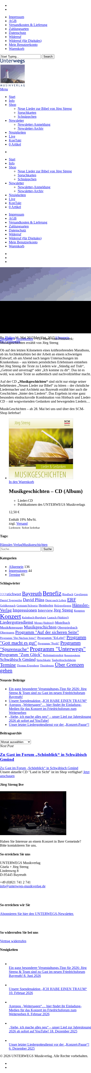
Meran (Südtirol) (44, 622)
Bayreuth (32, 593)
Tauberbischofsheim (64, 660)
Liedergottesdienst (16, 622)
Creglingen (81, 594)
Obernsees (7, 632)
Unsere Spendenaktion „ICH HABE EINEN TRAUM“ (48, 701)
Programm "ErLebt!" (51, 638)
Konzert (10, 616)
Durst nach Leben (55, 600)
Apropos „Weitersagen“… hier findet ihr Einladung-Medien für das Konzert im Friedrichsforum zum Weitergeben (45, 709)
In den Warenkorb (21, 482)
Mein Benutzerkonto (23, 242)
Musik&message (11, 627)
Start (12, 159)
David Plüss (33, 599)
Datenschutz (17, 230)
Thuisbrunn (47, 665)
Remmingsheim (72, 655)
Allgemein (16, 567)
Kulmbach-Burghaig (34, 617)
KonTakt (15, 203)
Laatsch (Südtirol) (58, 617)
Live (12, 199)
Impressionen (18, 571)
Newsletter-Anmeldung (34, 187)
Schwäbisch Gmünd (18, 659)
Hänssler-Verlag (11, 545)
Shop (12, 167)
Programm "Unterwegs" (58, 649)
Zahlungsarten (19, 226)
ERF (71, 599)
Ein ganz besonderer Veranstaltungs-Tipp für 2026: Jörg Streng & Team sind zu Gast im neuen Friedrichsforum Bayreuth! (48, 693)
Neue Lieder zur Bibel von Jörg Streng (45, 171)
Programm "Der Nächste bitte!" (18, 638)
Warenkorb (16, 246)
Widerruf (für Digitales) (25, 238)
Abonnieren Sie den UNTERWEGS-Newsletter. (37, 914)
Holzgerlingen (62, 605)
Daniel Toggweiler (11, 600)
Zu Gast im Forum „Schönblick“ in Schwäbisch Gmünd (39, 768)
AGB (13, 218)
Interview (45, 610)
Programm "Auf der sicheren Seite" (47, 632)
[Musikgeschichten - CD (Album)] (41, 478)
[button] (4, 89)
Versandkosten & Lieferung (28, 222)
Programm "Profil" (48, 643)
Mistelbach (62, 622)
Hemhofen (46, 605)
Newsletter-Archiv (31, 191)
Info (12, 163)
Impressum (16, 214)
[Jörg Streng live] (33, 834)
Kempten (79, 610)
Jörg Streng (63, 610)
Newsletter (16, 183)
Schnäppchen (27, 179)
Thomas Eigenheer (28, 665)
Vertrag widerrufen (13, 941)
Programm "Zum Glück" (21, 654)
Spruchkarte (43, 660)
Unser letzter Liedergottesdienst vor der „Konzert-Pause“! (49, 724)
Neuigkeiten (17, 195)
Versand (22, 523)
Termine (14, 575)
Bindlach (67, 594)
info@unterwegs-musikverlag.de (23, 886)
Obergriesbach (67, 627)
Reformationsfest (53, 655)
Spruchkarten (27, 175)
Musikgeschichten (34, 545)
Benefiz (52, 593)
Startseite (6, 339)
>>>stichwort (10, 594)
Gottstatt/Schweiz (27, 605)
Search (48, 56)
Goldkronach (8, 605)
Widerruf (15, 234)
